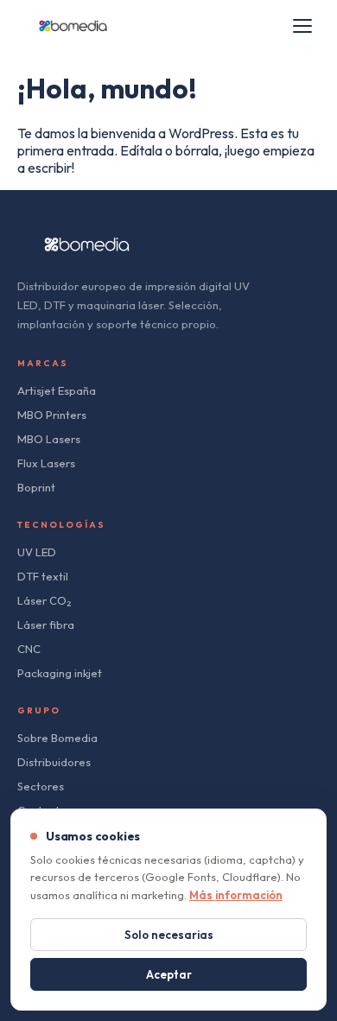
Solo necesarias (168, 935)
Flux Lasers (46, 463)
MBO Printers (51, 415)
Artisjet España (56, 390)
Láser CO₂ (44, 600)
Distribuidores (54, 762)
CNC (29, 649)
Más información (236, 895)
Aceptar (169, 974)
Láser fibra (45, 624)
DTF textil (42, 576)
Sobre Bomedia (57, 738)
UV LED (36, 552)
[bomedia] (73, 26)
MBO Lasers (48, 439)
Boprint (36, 487)
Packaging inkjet (59, 673)
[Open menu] (302, 26)
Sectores (40, 786)
